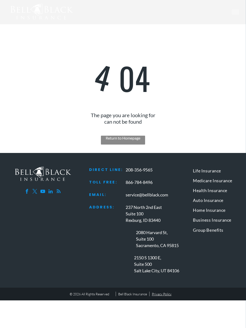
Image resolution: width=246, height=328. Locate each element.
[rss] (58, 192)
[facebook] (27, 192)
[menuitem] (215, 171)
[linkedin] (50, 192)
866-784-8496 (139, 182)
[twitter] (34, 192)
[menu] (235, 12)
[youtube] (42, 192)
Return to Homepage (123, 138)
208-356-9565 (139, 169)
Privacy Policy (162, 294)
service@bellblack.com (147, 194)
